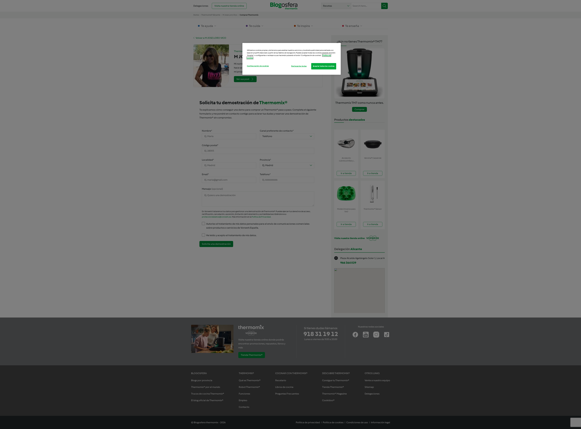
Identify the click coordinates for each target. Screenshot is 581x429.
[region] (291, 59)
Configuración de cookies (258, 66)
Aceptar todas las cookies (324, 66)
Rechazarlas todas (299, 66)
